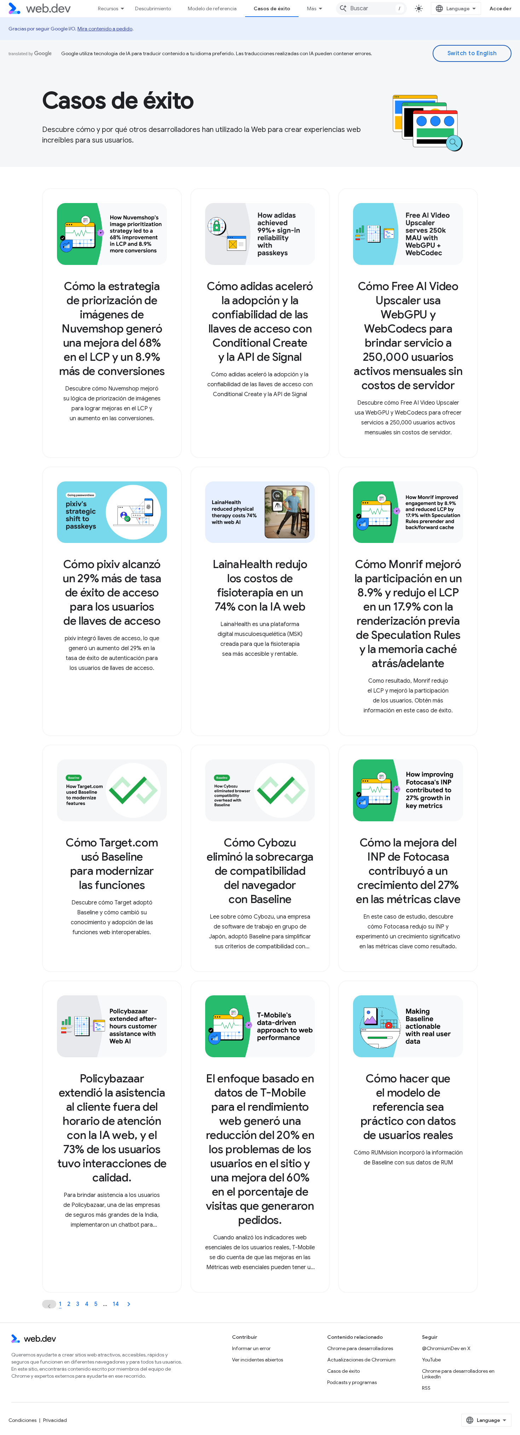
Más (311, 8)
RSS (426, 1388)
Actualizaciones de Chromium (361, 1359)
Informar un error (251, 1348)
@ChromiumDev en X (446, 1348)
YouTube (431, 1359)
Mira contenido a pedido (104, 28)
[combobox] (371, 8)
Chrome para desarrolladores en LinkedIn (458, 1374)
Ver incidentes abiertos (257, 1359)
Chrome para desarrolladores (360, 1348)
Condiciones (22, 1420)
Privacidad (55, 1420)
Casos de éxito (272, 8)
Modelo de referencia (212, 8)
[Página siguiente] (129, 1304)
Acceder (501, 8)
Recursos (108, 8)
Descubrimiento (153, 8)
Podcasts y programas (352, 1382)
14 (116, 1304)
